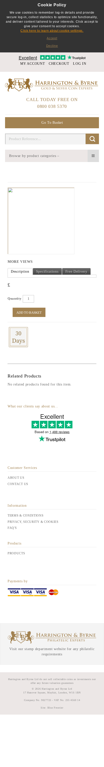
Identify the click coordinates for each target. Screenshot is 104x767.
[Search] (92, 139)
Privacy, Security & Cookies (33, 522)
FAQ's (12, 528)
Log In (79, 64)
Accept (52, 38)
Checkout (59, 64)
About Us (16, 478)
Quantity (15, 298)
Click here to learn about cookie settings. (51, 31)
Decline (52, 46)
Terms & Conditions (26, 515)
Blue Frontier (54, 707)
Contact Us (18, 484)
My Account (32, 64)
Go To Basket (52, 122)
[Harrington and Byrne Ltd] (52, 85)
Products (16, 553)
